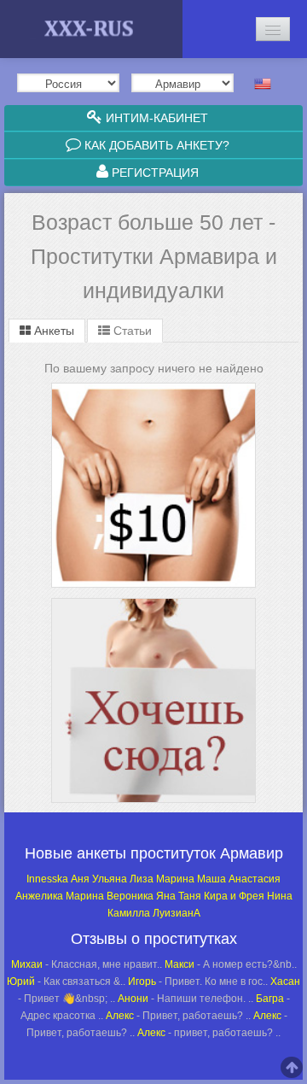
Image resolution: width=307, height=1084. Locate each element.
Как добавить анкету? (155, 145)
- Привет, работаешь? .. (178, 1016)
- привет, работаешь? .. (209, 1033)
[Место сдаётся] (153, 601)
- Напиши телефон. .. (185, 999)
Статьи (131, 330)
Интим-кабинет (155, 118)
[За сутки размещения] (153, 385)
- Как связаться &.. (66, 981)
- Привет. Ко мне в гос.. (198, 981)
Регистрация (153, 172)
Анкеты (52, 330)
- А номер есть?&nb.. (231, 964)
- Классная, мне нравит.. (86, 964)
